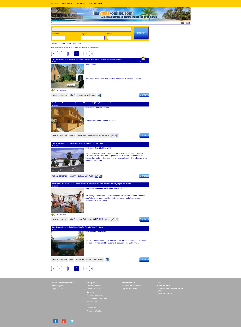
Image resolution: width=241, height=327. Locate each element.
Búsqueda (66, 3)
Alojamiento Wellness (95, 311)
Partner (80, 3)
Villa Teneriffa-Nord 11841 (95, 232)
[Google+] (64, 321)
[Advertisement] (171, 34)
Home (54, 3)
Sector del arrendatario (63, 283)
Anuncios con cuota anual (132, 286)
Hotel (89, 305)
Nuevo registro (57, 286)
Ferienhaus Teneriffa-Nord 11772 (98, 148)
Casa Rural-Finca (93, 289)
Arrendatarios (95, 3)
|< (54, 53)
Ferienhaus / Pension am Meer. (97, 108)
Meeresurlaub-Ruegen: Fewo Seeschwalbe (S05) (104, 188)
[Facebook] (55, 321)
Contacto (144, 95)
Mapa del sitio (163, 285)
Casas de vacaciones (95, 295)
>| (92, 53)
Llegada (84, 34)
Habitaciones (92, 301)
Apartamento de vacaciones (97, 298)
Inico (67, 23)
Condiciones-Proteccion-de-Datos (170, 290)
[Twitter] (72, 321)
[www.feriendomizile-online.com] (182, 23)
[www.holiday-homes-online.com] (187, 23)
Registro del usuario (129, 289)
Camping (90, 292)
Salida (109, 34)
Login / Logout (57, 289)
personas (55, 34)
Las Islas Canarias (94, 286)
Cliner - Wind (90, 64)
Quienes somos (164, 294)
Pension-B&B (92, 308)
